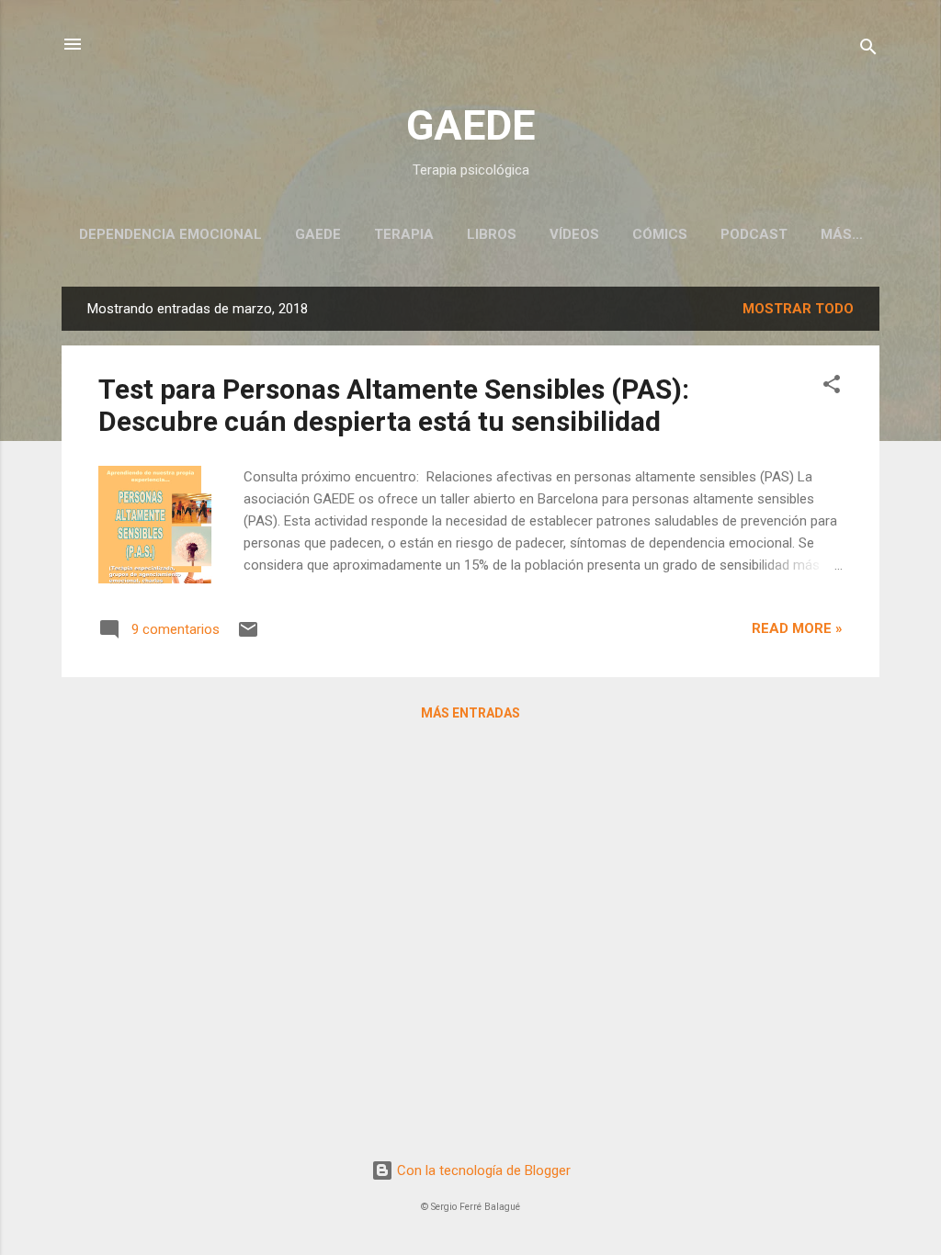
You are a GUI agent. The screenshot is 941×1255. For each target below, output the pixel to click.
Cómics (659, 234)
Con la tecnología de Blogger (482, 1170)
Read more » (797, 628)
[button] (832, 387)
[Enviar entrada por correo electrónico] (248, 636)
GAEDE (470, 125)
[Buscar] (868, 50)
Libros (491, 234)
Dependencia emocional (170, 234)
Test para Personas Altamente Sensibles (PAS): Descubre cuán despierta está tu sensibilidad (393, 405)
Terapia (404, 234)
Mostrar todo (798, 308)
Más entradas (470, 713)
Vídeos (574, 234)
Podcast (754, 234)
